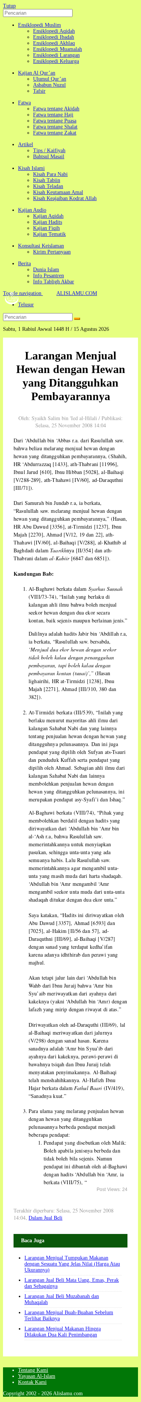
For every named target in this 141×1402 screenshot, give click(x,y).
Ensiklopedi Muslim (39, 25)
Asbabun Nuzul (49, 85)
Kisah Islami (31, 168)
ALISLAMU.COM (76, 293)
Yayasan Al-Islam (36, 1376)
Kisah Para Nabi (50, 174)
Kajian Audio (32, 210)
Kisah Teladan (48, 186)
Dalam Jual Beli (45, 1217)
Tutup (9, 6)
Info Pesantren (48, 275)
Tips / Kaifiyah (49, 150)
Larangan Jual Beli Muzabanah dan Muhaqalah (61, 1299)
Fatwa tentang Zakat (54, 133)
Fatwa (24, 102)
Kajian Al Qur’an (36, 73)
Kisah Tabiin (46, 180)
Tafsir (39, 91)
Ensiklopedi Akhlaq (54, 43)
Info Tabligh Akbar (53, 281)
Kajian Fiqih (46, 228)
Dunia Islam (46, 269)
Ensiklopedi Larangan (56, 55)
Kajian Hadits (47, 222)
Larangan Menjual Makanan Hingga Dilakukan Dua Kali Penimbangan (62, 1332)
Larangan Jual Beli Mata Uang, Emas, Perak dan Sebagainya (71, 1283)
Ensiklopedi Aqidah (54, 31)
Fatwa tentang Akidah (56, 109)
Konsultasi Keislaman (41, 246)
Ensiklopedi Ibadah (53, 37)
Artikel (25, 144)
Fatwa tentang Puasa (54, 121)
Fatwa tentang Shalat (55, 127)
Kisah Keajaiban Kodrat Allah (65, 198)
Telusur (26, 304)
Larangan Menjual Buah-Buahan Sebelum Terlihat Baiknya (68, 1315)
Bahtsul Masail (48, 156)
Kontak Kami (32, 1382)
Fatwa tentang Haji (53, 115)
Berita (24, 263)
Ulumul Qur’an (49, 79)
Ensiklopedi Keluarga (56, 61)
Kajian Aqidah (48, 216)
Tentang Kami (33, 1370)
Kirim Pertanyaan (52, 252)
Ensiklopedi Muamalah (57, 49)
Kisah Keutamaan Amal (58, 192)
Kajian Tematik (49, 234)
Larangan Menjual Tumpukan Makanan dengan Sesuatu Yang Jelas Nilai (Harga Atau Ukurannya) (72, 1264)
